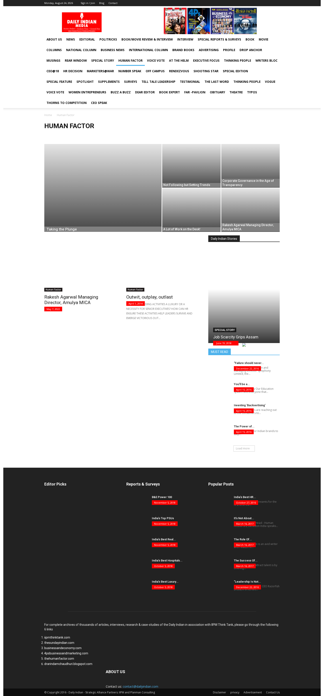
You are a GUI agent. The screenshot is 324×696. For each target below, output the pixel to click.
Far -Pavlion (194, 92)
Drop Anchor (251, 50)
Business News (113, 50)
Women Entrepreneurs (87, 92)
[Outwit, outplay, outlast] (162, 266)
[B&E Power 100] (137, 502)
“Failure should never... (249, 363)
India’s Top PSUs (163, 518)
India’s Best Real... (164, 539)
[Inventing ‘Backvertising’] (219, 411)
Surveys (130, 82)
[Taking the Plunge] (103, 195)
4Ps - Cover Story (56, 135)
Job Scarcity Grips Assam (235, 337)
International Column (148, 50)
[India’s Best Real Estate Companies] (137, 545)
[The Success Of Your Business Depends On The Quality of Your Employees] (219, 566)
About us (54, 39)
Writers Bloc (266, 61)
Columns (54, 50)
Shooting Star (206, 71)
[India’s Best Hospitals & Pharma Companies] (137, 566)
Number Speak (129, 71)
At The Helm (179, 61)
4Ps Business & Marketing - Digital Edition (95, 135)
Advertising (209, 50)
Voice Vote (156, 61)
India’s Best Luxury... (165, 581)
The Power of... (244, 426)
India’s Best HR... (245, 497)
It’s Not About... (244, 518)
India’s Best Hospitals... (167, 560)
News (70, 39)
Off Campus (155, 71)
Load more (243, 448)
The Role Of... (243, 539)
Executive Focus (206, 61)
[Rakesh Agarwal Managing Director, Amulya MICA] (250, 210)
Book (250, 39)
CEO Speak (99, 103)
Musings (53, 61)
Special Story (102, 61)
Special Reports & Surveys (219, 39)
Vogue (270, 82)
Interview (185, 39)
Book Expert (169, 92)
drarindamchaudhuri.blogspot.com (68, 664)
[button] (272, 62)
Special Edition (235, 71)
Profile (229, 50)
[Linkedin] (269, 3)
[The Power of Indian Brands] (219, 432)
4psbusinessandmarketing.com (66, 653)
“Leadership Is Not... (247, 581)
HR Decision (72, 71)
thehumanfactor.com (59, 658)
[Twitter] (276, 3)
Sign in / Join (88, 3)
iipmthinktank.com (57, 637)
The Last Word (217, 82)
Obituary (217, 92)
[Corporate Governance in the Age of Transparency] (250, 166)
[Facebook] (263, 3)
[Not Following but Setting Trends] (191, 166)
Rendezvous (179, 71)
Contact (112, 3)
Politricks (108, 39)
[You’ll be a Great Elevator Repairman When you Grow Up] (219, 389)
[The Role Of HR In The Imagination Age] (219, 545)
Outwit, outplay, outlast (149, 297)
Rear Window (76, 61)
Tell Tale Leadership (158, 82)
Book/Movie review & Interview (147, 39)
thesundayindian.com (59, 642)
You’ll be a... (242, 384)
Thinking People (237, 61)
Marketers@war (100, 71)
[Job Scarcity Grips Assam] (244, 292)
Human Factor (130, 61)
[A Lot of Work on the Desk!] (191, 210)
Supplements (109, 82)
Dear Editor (145, 92)
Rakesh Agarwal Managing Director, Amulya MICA (71, 299)
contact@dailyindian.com (140, 686)
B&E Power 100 (162, 497)
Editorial (87, 39)
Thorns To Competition (67, 103)
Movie (263, 39)
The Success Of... (246, 560)
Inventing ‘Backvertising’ (250, 405)
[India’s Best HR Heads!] (219, 502)
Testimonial (190, 82)
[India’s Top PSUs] (137, 524)
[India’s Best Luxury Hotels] (137, 587)
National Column (81, 50)
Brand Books (183, 50)
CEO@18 (53, 71)
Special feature (59, 82)
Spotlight (85, 82)
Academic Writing (134, 135)
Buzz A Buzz (121, 92)
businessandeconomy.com (63, 648)
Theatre (236, 92)
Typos (252, 92)
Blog (101, 3)
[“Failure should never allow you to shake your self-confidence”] (219, 368)
